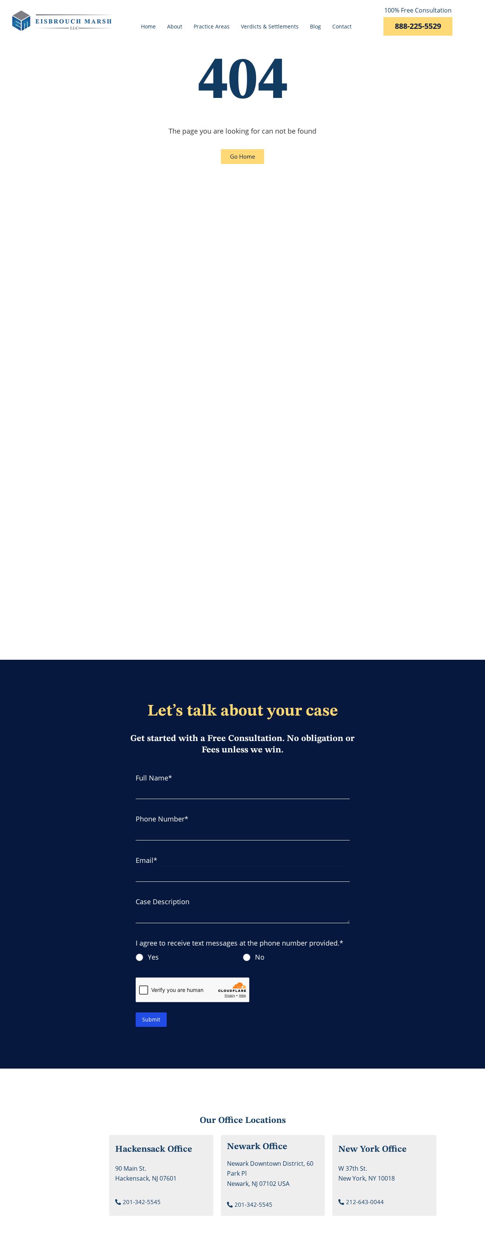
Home (148, 26)
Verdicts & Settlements (270, 26)
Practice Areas (212, 26)
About (174, 26)
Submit (151, 1019)
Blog (315, 26)
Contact (342, 26)
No (259, 957)
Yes (153, 957)
